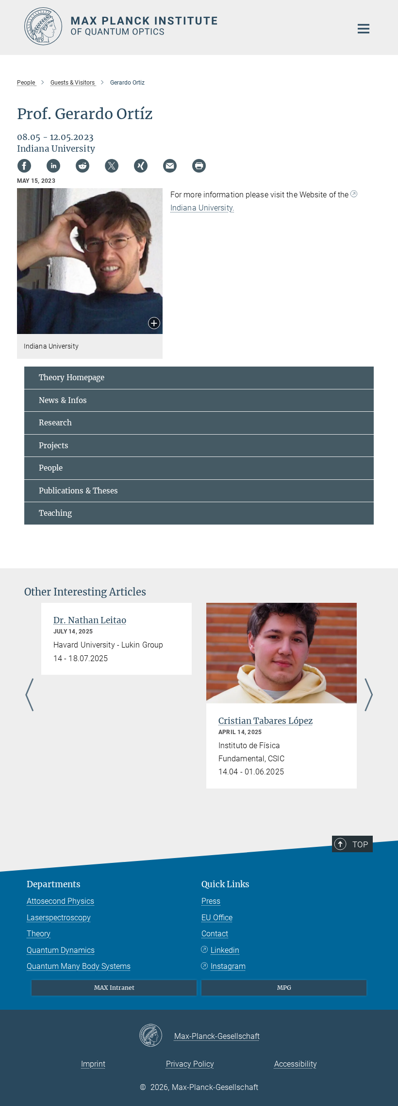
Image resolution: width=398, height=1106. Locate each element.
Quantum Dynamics (61, 950)
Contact (214, 933)
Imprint (93, 1064)
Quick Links (225, 884)
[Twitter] (111, 165)
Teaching (55, 513)
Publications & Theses (78, 490)
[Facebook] (24, 165)
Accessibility (295, 1064)
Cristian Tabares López (265, 721)
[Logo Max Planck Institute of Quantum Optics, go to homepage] (182, 26)
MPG (284, 987)
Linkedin (225, 950)
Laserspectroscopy (59, 917)
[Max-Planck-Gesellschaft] (156, 1036)
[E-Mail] (170, 165)
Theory (38, 933)
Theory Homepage (71, 377)
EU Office (216, 917)
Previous (29, 696)
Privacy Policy (190, 1064)
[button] (154, 324)
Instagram (228, 966)
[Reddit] (82, 165)
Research (55, 422)
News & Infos (63, 400)
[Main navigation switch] (363, 28)
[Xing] (140, 165)
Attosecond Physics (60, 901)
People (51, 468)
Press (210, 901)
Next (368, 696)
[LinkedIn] (53, 165)
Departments (54, 884)
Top (360, 844)
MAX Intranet (114, 987)
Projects (53, 445)
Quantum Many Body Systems (79, 966)
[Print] (199, 165)
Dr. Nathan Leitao (89, 620)
